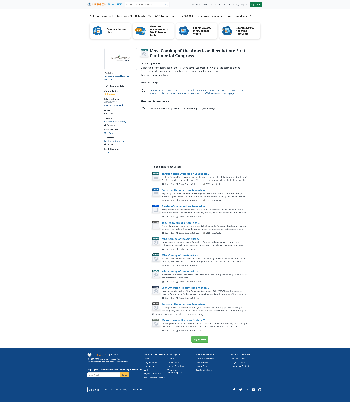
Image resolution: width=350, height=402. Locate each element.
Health (147, 358)
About (225, 4)
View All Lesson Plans (154, 377)
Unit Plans (109, 133)
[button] (120, 105)
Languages (149, 366)
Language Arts (150, 362)
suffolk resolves (211, 93)
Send (124, 375)
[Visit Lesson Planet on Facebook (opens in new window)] (234, 389)
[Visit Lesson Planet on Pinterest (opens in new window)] (259, 389)
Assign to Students (239, 362)
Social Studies (173, 362)
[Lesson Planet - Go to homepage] (106, 4)
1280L (107, 152)
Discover (214, 4)
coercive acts (156, 90)
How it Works (202, 362)
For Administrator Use (114, 141)
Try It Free (256, 4)
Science (170, 358)
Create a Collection (204, 370)
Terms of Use (136, 389)
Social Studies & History (115, 121)
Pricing (236, 4)
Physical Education (152, 373)
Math (146, 370)
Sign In (244, 4)
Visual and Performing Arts (174, 371)
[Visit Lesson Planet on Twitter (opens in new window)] (240, 389)
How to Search (202, 366)
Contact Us (94, 389)
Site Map (108, 389)
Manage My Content (239, 366)
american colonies (227, 90)
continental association (190, 93)
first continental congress (203, 90)
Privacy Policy (121, 389)
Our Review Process (205, 358)
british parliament (168, 93)
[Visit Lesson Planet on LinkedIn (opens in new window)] (247, 389)
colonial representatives (176, 90)
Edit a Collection (237, 358)
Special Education (175, 366)
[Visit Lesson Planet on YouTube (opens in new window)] (253, 389)
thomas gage (227, 93)
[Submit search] (167, 4)
